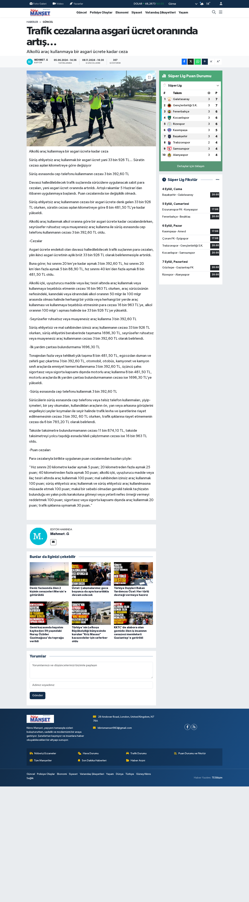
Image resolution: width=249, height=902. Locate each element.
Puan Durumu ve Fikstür (192, 753)
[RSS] (194, 727)
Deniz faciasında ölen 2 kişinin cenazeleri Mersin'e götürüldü (48, 591)
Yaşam (183, 12)
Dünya (119, 774)
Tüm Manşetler (43, 760)
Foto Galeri (39, 3)
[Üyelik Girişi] (219, 4)
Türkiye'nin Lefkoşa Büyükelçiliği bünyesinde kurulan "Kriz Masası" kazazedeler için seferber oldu (90, 634)
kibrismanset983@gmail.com (115, 728)
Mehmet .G (59, 534)
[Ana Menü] (220, 12)
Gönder (37, 695)
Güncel (81, 12)
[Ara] (214, 12)
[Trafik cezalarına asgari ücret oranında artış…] (91, 108)
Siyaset (136, 12)
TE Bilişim (217, 777)
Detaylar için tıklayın (190, 166)
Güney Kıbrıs (143, 774)
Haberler (32, 22)
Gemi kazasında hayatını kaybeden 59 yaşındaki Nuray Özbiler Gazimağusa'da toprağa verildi (47, 634)
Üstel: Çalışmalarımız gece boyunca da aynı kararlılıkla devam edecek (90, 591)
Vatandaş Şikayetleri (160, 12)
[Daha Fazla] (205, 62)
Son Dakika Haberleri (94, 760)
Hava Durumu (91, 753)
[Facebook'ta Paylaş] (184, 62)
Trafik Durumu (138, 753)
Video (60, 3)
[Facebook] (187, 727)
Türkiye (129, 774)
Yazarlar (78, 3)
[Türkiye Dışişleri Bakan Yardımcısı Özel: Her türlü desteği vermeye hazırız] (133, 573)
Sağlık (30, 778)
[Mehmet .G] (38, 536)
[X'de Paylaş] (191, 62)
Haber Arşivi (138, 760)
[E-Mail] (53, 542)
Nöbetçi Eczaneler (45, 753)
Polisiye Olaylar (101, 12)
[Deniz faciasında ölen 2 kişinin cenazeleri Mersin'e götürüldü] (49, 573)
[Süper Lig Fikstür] (217, 179)
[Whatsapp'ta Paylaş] (197, 62)
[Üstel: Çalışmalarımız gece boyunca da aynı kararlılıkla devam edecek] (91, 573)
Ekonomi (122, 12)
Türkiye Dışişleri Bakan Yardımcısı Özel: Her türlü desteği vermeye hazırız (131, 591)
